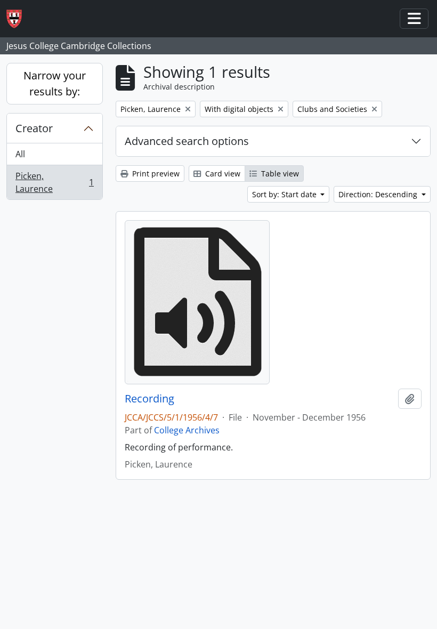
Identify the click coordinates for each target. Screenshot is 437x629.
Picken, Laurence (54, 182)
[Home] (18, 19)
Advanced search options (187, 141)
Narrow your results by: (54, 83)
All (20, 154)
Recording (149, 398)
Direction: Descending (378, 194)
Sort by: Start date (285, 194)
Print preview (155, 173)
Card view (221, 173)
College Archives (187, 430)
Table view (279, 173)
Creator (34, 128)
